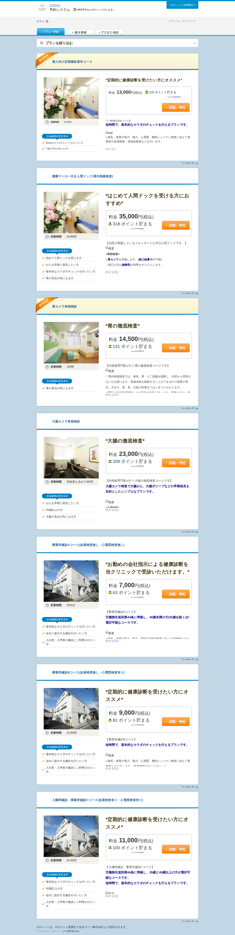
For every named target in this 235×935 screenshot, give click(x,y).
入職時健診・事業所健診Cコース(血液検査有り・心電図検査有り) (97, 800)
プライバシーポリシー (49, 931)
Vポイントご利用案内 (181, 5)
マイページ (189, 21)
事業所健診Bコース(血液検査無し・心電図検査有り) (88, 672)
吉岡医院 (54, 5)
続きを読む (111, 149)
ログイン (174, 21)
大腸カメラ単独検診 (66, 421)
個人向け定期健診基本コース (72, 61)
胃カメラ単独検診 (64, 306)
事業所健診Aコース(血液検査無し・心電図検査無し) (88, 545)
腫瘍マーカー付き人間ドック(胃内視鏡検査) (82, 176)
